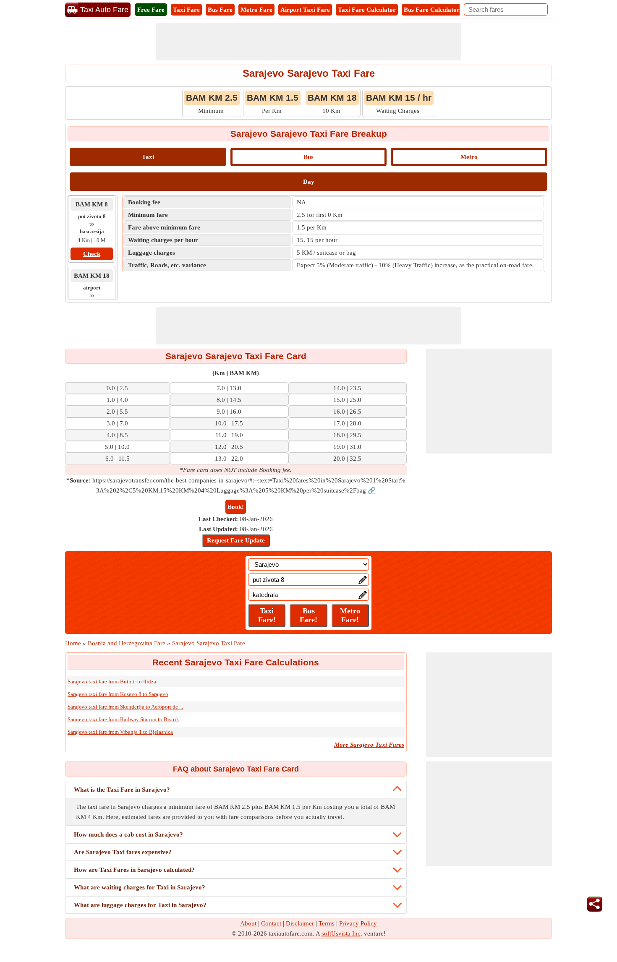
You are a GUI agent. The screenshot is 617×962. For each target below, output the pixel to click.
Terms (327, 923)
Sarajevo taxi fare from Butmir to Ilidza (112, 681)
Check (91, 253)
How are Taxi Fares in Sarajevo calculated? (134, 869)
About (248, 923)
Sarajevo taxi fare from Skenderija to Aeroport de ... (125, 707)
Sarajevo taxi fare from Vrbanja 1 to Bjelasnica (120, 732)
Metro (469, 157)
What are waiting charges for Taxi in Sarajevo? (139, 887)
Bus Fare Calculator (432, 9)
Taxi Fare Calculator (367, 9)
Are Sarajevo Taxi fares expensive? (123, 852)
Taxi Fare (186, 9)
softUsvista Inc (341, 933)
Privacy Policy (358, 923)
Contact (271, 923)
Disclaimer (300, 923)
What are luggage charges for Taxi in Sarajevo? (140, 905)
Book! (235, 506)
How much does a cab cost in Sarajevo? (128, 834)
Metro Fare (256, 9)
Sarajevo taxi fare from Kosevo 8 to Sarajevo (118, 694)
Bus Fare (220, 9)
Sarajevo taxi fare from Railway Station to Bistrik (123, 719)
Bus (308, 157)
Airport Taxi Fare (305, 9)
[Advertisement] (308, 41)
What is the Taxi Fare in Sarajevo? (122, 789)
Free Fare (151, 9)
